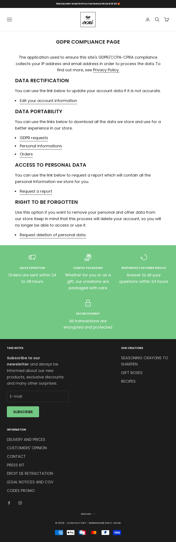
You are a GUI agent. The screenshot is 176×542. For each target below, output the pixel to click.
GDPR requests (34, 137)
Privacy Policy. (106, 70)
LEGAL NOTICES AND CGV (30, 482)
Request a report (36, 191)
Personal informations (41, 146)
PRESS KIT (15, 465)
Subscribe (23, 411)
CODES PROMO (21, 490)
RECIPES (128, 381)
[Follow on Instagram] (20, 503)
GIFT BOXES (132, 372)
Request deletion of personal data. (53, 235)
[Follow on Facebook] (9, 503)
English (86, 514)
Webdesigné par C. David (105, 523)
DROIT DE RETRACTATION (30, 473)
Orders (26, 154)
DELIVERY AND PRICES (26, 439)
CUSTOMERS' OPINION (27, 448)
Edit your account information (48, 100)
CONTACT (16, 456)
